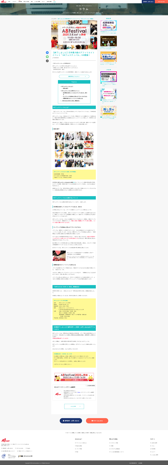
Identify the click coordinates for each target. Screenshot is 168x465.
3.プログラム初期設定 (115, 448)
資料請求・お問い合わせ (148, 1)
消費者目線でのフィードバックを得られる (73, 98)
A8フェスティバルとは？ (67, 86)
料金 (32, 1)
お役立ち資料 (49, 1)
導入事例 (20, 1)
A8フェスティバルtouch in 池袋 (65, 182)
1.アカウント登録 (114, 442)
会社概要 (140, 463)
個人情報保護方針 (133, 463)
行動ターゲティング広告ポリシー (25, 451)
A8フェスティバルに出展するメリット (70, 90)
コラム (54, 1)
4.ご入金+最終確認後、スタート (117, 451)
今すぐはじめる (161, 1)
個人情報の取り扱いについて (9, 451)
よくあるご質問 (37, 1)
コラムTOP (73, 406)
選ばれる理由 (79, 445)
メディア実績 (79, 448)
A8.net (79, 392)
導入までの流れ (26, 1)
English (28, 448)
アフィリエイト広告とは (81, 442)
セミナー (43, 1)
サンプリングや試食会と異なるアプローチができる (75, 96)
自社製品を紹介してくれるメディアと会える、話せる (75, 93)
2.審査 (112, 445)
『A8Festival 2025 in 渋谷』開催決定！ (70, 100)
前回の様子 (65, 88)
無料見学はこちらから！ (74, 76)
